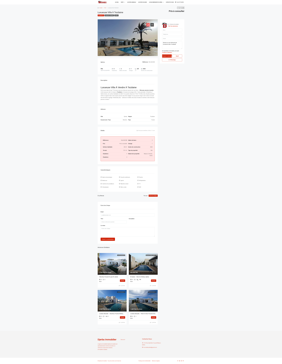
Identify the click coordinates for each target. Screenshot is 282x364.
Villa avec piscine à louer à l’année (108, 277)
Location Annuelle (131, 2)
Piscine (141, 177)
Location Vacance (142, 2)
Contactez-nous (170, 2)
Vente (122, 2)
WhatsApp (173, 59)
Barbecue (104, 180)
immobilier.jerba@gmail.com (150, 347)
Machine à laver (124, 183)
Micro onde (123, 187)
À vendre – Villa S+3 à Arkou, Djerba (139, 277)
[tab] (148, 25)
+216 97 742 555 (180, 2)
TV (139, 183)
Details (122, 280)
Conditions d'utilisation (167, 52)
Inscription (131, 218)
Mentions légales (156, 360)
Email (102, 212)
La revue (103, 225)
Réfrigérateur (142, 180)
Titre (102, 218)
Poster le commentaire (108, 239)
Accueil (117, 2)
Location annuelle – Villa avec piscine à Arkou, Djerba (113, 313)
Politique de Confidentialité (144, 360)
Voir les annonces (173, 26)
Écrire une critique (153, 195)
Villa (105, 7)
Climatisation (105, 187)
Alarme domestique (107, 177)
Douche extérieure (125, 177)
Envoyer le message (167, 56)
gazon (122, 180)
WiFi (140, 187)
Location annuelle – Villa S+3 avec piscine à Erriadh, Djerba (145, 313)
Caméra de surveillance (108, 183)
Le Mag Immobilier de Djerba (155, 2)
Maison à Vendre (109, 15)
